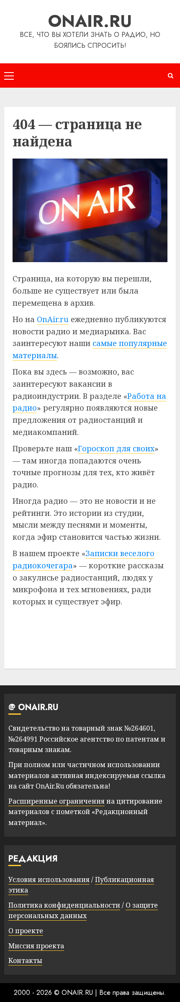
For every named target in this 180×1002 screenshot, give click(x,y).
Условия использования (49, 879)
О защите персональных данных (83, 910)
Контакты (25, 960)
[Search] (170, 76)
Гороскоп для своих (116, 448)
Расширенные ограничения (56, 801)
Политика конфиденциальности (64, 905)
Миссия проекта (36, 945)
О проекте (25, 930)
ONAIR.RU (90, 21)
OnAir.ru (53, 319)
